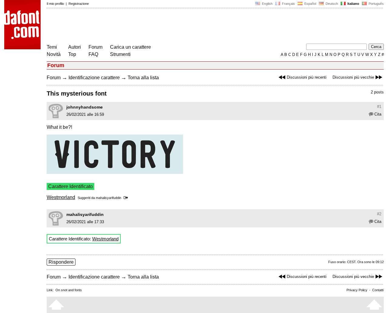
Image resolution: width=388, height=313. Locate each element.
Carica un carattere (130, 47)
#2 (379, 214)
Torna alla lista (143, 77)
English (266, 3)
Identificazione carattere (94, 77)
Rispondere (61, 262)
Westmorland (61, 197)
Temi (52, 47)
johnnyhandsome (84, 107)
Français (288, 3)
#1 (379, 106)
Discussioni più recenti (306, 77)
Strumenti (120, 54)
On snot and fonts (68, 290)
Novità (54, 54)
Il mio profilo (55, 3)
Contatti (377, 290)
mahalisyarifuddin (108, 198)
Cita (377, 114)
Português (375, 3)
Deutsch (331, 3)
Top (72, 54)
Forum (95, 47)
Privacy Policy (356, 290)
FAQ (93, 54)
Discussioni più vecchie (353, 77)
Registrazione (79, 3)
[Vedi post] (127, 198)
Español (310, 3)
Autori (74, 47)
